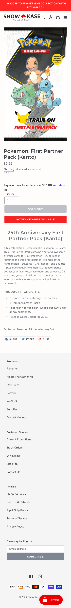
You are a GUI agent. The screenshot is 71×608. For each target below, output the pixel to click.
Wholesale (13, 456)
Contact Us (13, 472)
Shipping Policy (16, 494)
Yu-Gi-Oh (12, 401)
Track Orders (15, 447)
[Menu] (65, 17)
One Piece (13, 385)
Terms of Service (17, 518)
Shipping (9, 169)
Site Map (12, 464)
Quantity (9, 194)
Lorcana (12, 393)
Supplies (12, 409)
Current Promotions (19, 439)
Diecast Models (16, 417)
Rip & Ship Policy (17, 510)
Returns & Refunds (18, 502)
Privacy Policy (15, 526)
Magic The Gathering (20, 377)
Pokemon (12, 368)
